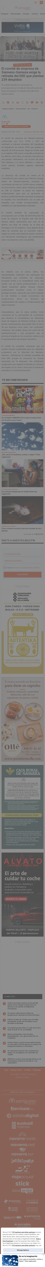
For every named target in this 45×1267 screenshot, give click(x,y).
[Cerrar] (43, 1254)
